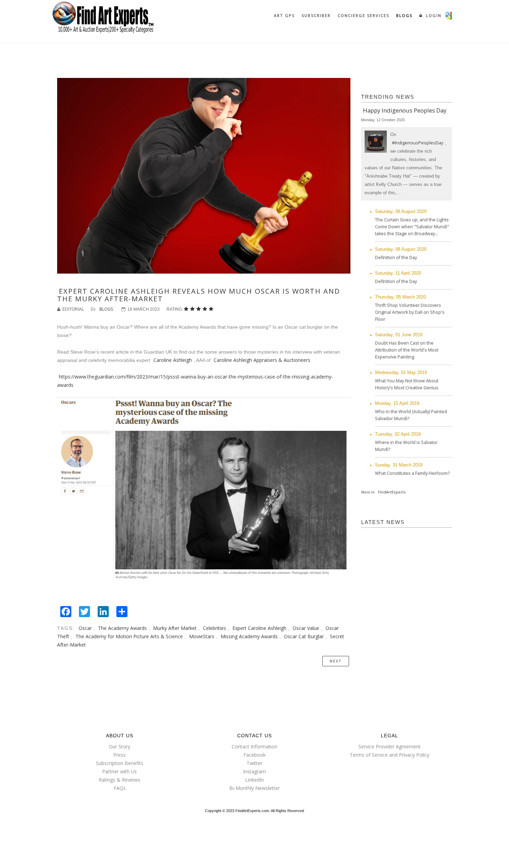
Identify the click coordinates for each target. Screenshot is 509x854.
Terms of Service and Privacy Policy (389, 754)
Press (119, 754)
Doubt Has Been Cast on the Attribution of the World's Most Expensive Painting (406, 350)
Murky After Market (175, 628)
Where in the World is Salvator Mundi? (406, 445)
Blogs (404, 15)
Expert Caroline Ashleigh (259, 628)
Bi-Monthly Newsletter (254, 788)
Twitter (254, 763)
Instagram (254, 771)
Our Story (119, 746)
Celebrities (214, 628)
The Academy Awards (122, 628)
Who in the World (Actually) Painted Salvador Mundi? (411, 415)
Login (432, 15)
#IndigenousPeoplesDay (417, 143)
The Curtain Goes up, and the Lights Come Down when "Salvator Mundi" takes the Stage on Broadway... (412, 227)
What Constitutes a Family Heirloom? (412, 473)
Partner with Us (119, 771)
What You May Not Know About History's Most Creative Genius (406, 384)
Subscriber (316, 15)
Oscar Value (306, 628)
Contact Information (254, 746)
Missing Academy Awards (249, 636)
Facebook (254, 754)
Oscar (85, 628)
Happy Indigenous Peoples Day (404, 110)
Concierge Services (363, 15)
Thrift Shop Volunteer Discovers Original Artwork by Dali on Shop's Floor (410, 312)
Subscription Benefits (119, 763)
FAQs (120, 788)
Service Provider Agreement (389, 746)
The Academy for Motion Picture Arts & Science (129, 636)
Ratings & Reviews (119, 779)
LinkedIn (254, 779)
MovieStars (201, 636)
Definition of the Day (396, 257)
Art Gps (284, 15)
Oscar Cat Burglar (304, 636)
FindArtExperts (391, 492)
